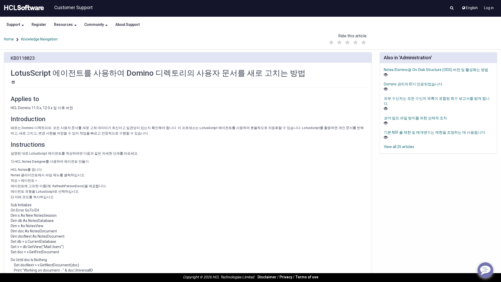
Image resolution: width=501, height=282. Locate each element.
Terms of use (306, 277)
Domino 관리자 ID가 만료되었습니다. (413, 84)
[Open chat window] (485, 270)
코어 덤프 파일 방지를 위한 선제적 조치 (415, 118)
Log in (489, 8)
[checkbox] (331, 42)
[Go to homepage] (23, 8)
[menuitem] (469, 6)
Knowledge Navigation (39, 39)
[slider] (347, 41)
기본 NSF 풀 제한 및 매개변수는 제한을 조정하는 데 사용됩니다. (435, 132)
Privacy (285, 277)
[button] (452, 8)
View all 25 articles (399, 147)
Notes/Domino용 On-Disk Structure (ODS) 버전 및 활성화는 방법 (436, 70)
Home (9, 39)
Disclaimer (267, 277)
